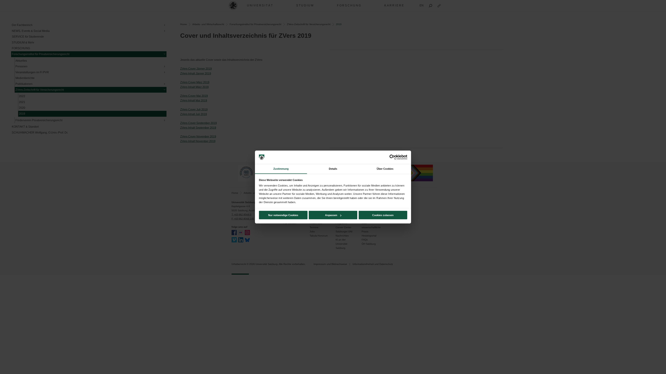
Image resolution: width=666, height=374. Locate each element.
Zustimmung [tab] (281, 168)
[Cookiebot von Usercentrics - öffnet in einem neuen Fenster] (392, 157)
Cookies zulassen (383, 215)
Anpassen (331, 215)
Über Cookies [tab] (385, 168)
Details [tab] (333, 168)
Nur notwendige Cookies (283, 215)
